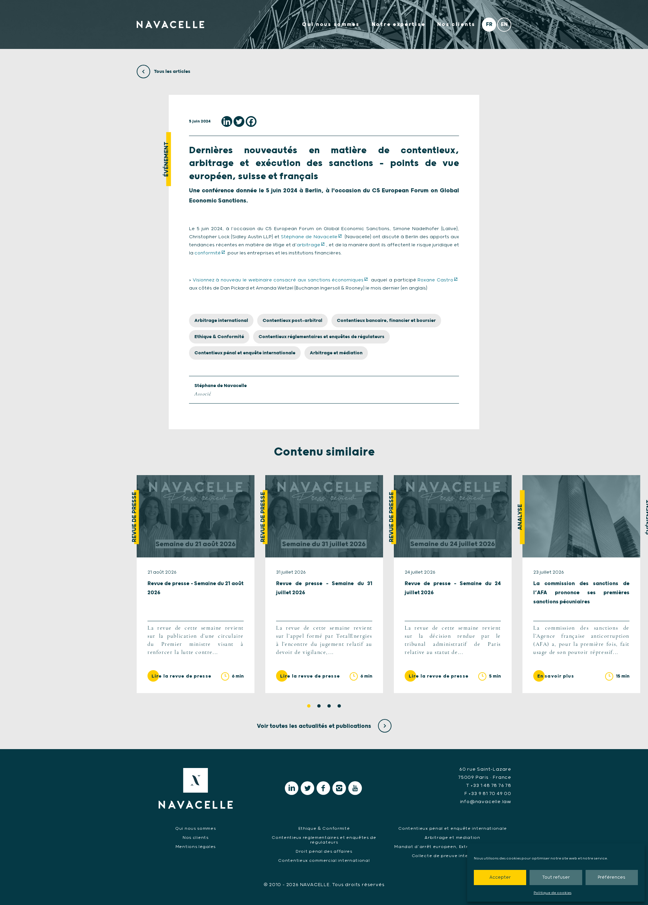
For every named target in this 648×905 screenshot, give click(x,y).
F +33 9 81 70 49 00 (487, 793)
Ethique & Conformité (219, 336)
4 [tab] (339, 706)
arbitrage (308, 245)
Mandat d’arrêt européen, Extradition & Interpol (452, 846)
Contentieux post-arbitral (292, 320)
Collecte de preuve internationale (452, 855)
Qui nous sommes (331, 24)
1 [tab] (308, 706)
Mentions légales (196, 846)
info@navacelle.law (485, 801)
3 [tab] (329, 706)
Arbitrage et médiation (336, 353)
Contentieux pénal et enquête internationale (244, 353)
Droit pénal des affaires (324, 851)
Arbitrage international (221, 320)
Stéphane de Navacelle (309, 237)
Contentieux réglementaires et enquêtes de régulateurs (321, 336)
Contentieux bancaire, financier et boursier (386, 320)
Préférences (611, 877)
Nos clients (456, 24)
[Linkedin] (226, 121)
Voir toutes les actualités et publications (315, 726)
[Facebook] (251, 121)
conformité (207, 253)
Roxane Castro (435, 280)
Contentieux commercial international (324, 860)
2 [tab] (319, 706)
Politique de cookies (552, 893)
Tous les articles (171, 71)
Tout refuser (556, 877)
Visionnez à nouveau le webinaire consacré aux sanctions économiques (278, 280)
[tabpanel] (195, 584)
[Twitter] (239, 121)
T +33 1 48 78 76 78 (488, 785)
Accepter (500, 877)
